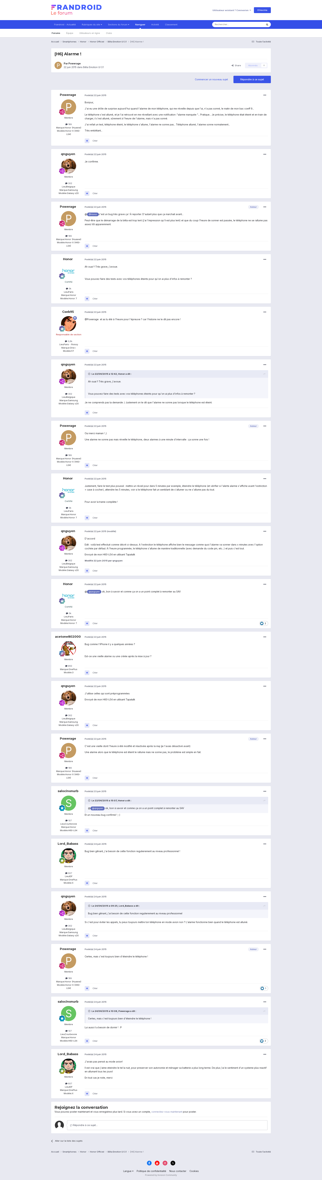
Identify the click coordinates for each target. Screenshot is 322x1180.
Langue (127, 1171)
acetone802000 (68, 637)
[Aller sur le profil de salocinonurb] (68, 803)
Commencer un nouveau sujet (211, 79)
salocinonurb (68, 791)
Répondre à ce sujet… (85, 1125)
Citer (95, 140)
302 (69, 183)
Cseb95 (68, 312)
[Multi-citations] (87, 140)
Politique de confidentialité (151, 1171)
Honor (68, 259)
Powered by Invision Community (161, 1175)
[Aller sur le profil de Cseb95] (68, 323)
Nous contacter (177, 1171)
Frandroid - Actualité (65, 24)
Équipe (69, 33)
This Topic (253, 24)
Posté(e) (95, 95)
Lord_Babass (68, 844)
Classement (171, 24)
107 (70, 820)
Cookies (194, 1171)
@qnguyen (94, 591)
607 (69, 873)
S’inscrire (262, 10)
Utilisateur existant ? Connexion (231, 10)
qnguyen (68, 154)
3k (69, 288)
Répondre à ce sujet (252, 79)
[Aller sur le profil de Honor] (68, 271)
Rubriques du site (91, 24)
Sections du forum (118, 24)
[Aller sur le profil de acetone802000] (68, 648)
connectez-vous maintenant (166, 1111)
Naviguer (140, 24)
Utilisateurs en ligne (89, 33)
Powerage (74, 63)
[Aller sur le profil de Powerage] (58, 65)
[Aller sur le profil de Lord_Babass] (68, 855)
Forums (56, 33)
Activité (155, 24)
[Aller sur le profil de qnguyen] (68, 166)
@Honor (93, 214)
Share (237, 65)
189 (70, 124)
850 (69, 666)
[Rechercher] (267, 24)
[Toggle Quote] (89, 373)
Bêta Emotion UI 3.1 (93, 67)
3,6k (69, 341)
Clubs (109, 33)
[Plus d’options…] (264, 95)
